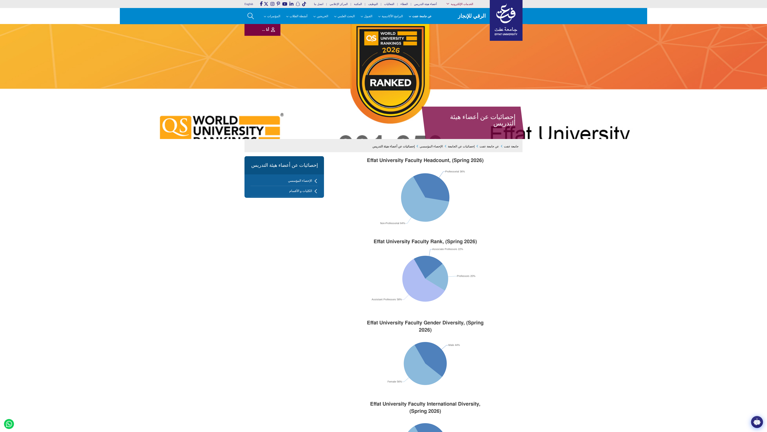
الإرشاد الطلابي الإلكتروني (469, 57)
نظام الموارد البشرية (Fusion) (471, 38)
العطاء (404, 4)
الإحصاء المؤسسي (431, 146)
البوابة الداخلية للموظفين (469, 33)
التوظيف (373, 4)
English (248, 4)
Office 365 (475, 49)
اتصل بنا (318, 4)
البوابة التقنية (474, 76)
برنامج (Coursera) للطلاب (469, 25)
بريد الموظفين (474, 29)
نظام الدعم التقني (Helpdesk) (472, 44)
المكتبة (358, 4)
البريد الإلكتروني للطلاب (470, 72)
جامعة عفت (511, 146)
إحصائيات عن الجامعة (461, 146)
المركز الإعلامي (339, 4)
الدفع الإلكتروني (473, 53)
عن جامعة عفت (489, 146)
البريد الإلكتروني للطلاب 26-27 (468, 66)
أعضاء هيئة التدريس (425, 4)
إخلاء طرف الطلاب (472, 61)
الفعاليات (389, 4)
